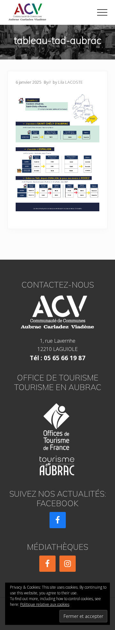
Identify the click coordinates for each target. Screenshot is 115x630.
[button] (102, 12)
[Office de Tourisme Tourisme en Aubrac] (57, 437)
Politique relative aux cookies (44, 604)
